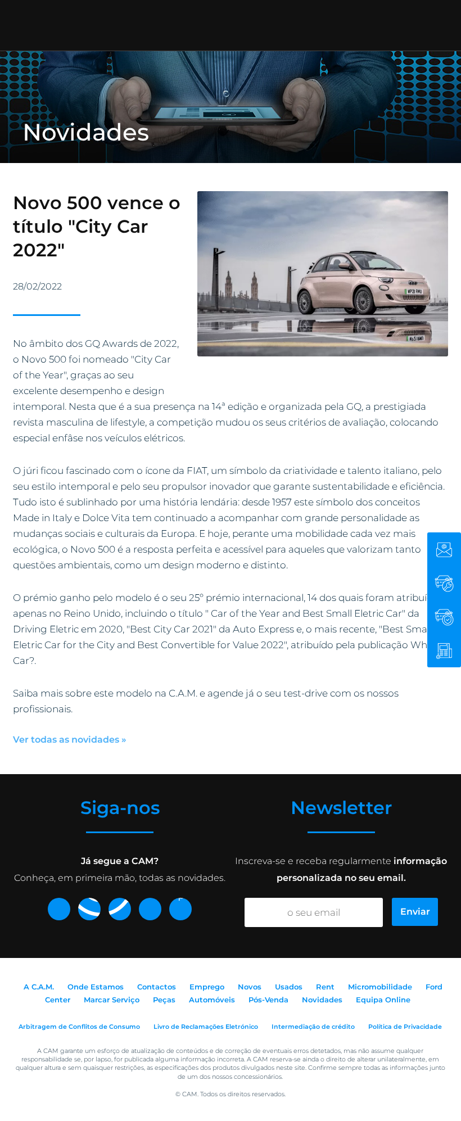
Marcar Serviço (111, 999)
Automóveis (212, 999)
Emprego (206, 986)
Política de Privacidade (405, 1026)
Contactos (156, 986)
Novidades (322, 999)
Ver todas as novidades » (69, 739)
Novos (249, 986)
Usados (288, 986)
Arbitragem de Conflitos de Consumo (79, 1026)
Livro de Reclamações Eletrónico (205, 1026)
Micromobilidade (380, 986)
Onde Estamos (95, 986)
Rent (325, 986)
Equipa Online (383, 999)
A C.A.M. (39, 986)
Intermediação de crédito (313, 1026)
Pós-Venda (268, 999)
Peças (164, 999)
